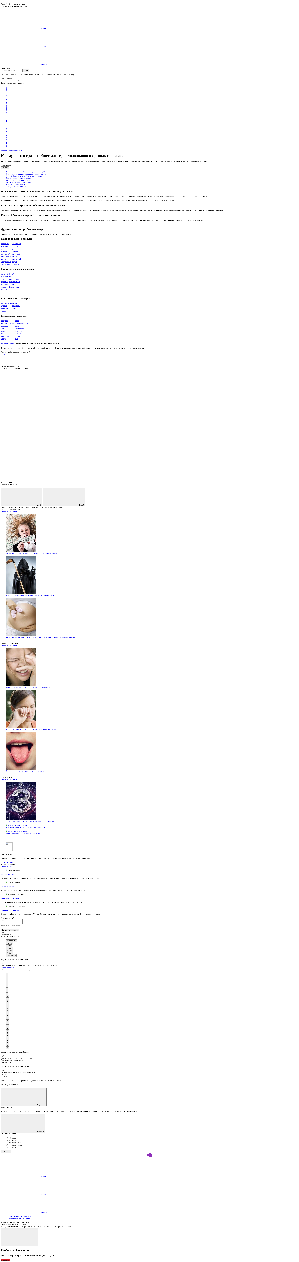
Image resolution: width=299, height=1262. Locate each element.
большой (4, 246)
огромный (5, 259)
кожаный (5, 251)
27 (7, 1038)
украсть (4, 311)
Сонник (4, 150)
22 (7, 1026)
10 (7, 996)
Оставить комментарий (10, 930)
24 (7, 1030)
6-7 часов (12, 1138)
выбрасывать (6, 303)
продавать (5, 308)
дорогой (15, 249)
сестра (17, 336)
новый (14, 257)
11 (7, 999)
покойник (5, 336)
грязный (15, 246)
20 (7, 1021)
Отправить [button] (5, 1260)
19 (7, 1018)
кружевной (5, 254)
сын (16, 339)
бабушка (4, 321)
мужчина (18, 331)
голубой (4, 277)
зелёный (4, 279)
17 (7, 1013)
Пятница (9, 950)
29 (7, 1043)
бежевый (4, 274)
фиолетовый (14, 287)
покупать (16, 306)
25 (7, 1033)
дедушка (4, 326)
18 (7, 1016)
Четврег (9, 948)
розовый (4, 284)
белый (11, 274)
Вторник (9, 943)
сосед (3, 339)
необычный (6, 257)
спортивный (6, 262)
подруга (18, 334)
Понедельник (11, 941)
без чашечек (16, 244)
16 (7, 1011)
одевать (4, 306)
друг (3, 328)
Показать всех (6, 866)
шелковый (16, 264)
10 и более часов (15, 1145)
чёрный (4, 289)
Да (2, 354)
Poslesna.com (7, 343)
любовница (19, 328)
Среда (9, 945)
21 (7, 1023)
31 (7, 1048)
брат (17, 321)
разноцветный (14, 282)
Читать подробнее (8, 968)
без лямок (5, 244)
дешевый (5, 249)
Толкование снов (15, 150)
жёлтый (12, 277)
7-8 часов (12, 1147)
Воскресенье (11, 955)
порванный (16, 259)
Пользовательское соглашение (18, 1218)
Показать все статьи (9, 511)
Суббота (9, 953)
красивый (16, 251)
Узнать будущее (7, 862)
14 (7, 1006)
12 (7, 1001)
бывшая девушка (8, 323)
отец (3, 334)
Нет (5, 354)
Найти (26, 70)
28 (7, 1040)
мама (3, 331)
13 (7, 1003)
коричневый (14, 279)
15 (7, 1008)
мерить (15, 303)
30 (7, 1045)
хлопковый (5, 264)
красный (4, 282)
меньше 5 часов (14, 1143)
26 (7, 1035)
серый (11, 284)
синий (3, 287)
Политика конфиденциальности (18, 1216)
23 (7, 1028)
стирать (15, 308)
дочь (17, 326)
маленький (16, 254)
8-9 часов (12, 1140)
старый (14, 262)
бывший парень (21, 323)
